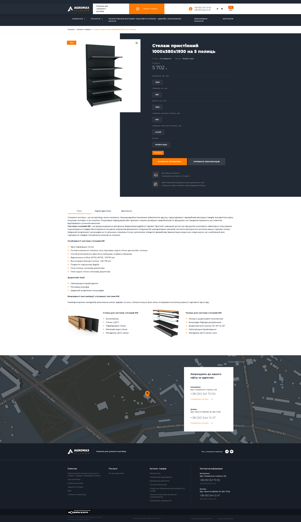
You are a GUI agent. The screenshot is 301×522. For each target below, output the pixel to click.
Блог (70, 491)
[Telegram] (217, 9)
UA (231, 7)
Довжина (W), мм (160, 76)
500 (157, 120)
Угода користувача (225, 518)
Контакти (228, 19)
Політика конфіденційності (202, 518)
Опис (79, 211)
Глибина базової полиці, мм (166, 113)
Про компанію (74, 479)
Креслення (126, 211)
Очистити (158, 153)
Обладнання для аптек (160, 481)
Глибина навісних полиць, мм (166, 126)
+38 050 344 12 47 (202, 10)
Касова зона (155, 473)
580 (157, 95)
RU (231, 10)
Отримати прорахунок (170, 161)
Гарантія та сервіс (75, 487)
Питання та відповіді (77, 494)
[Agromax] (78, 9)
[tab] (79, 211)
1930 (157, 107)
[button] (137, 43)
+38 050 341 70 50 (202, 8)
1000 (157, 82)
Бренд (155, 138)
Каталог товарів (150, 9)
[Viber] (222, 9)
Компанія (77, 19)
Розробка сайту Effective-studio (147, 518)
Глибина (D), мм (159, 88)
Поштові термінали (158, 485)
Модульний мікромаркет (161, 477)
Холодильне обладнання (160, 501)
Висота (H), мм (159, 101)
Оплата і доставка (75, 483)
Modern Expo (188, 59)
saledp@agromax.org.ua (208, 498)
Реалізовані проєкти (201, 20)
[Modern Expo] (81, 512)
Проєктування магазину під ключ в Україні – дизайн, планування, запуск (145, 20)
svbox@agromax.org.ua (208, 483)
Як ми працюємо (116, 473)
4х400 (158, 132)
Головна (71, 29)
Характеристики (103, 211)
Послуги (95, 19)
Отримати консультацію (207, 161)
